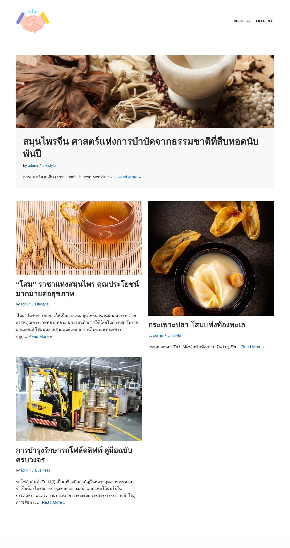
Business (242, 21)
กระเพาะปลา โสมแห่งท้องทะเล (196, 325)
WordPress (61, 541)
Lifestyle (264, 21)
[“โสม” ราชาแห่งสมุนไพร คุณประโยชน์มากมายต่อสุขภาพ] (79, 238)
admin (33, 165)
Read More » (129, 177)
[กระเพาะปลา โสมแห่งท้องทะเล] (211, 258)
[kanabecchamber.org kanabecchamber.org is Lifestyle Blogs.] (32, 21)
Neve (20, 541)
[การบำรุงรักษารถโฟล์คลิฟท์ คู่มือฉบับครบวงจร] (79, 399)
